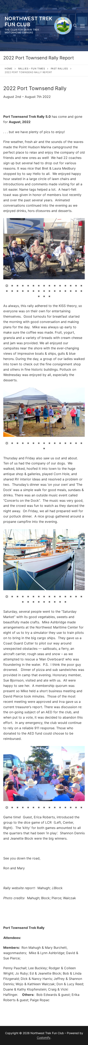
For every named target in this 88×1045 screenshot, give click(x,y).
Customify (43, 1037)
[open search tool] (75, 25)
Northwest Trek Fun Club (28, 21)
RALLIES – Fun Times (31, 68)
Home (8, 68)
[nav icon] (82, 25)
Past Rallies (59, 68)
